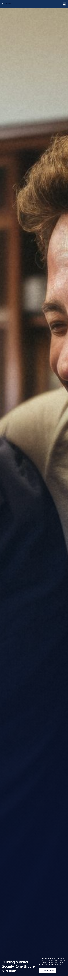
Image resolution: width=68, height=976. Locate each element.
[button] (64, 4)
